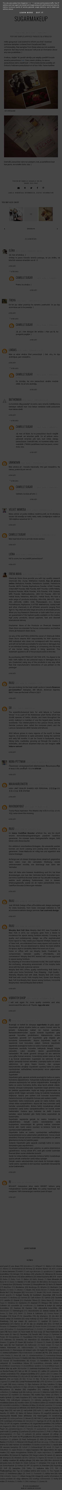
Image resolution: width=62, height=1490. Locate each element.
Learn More (26, 12)
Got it (40, 12)
